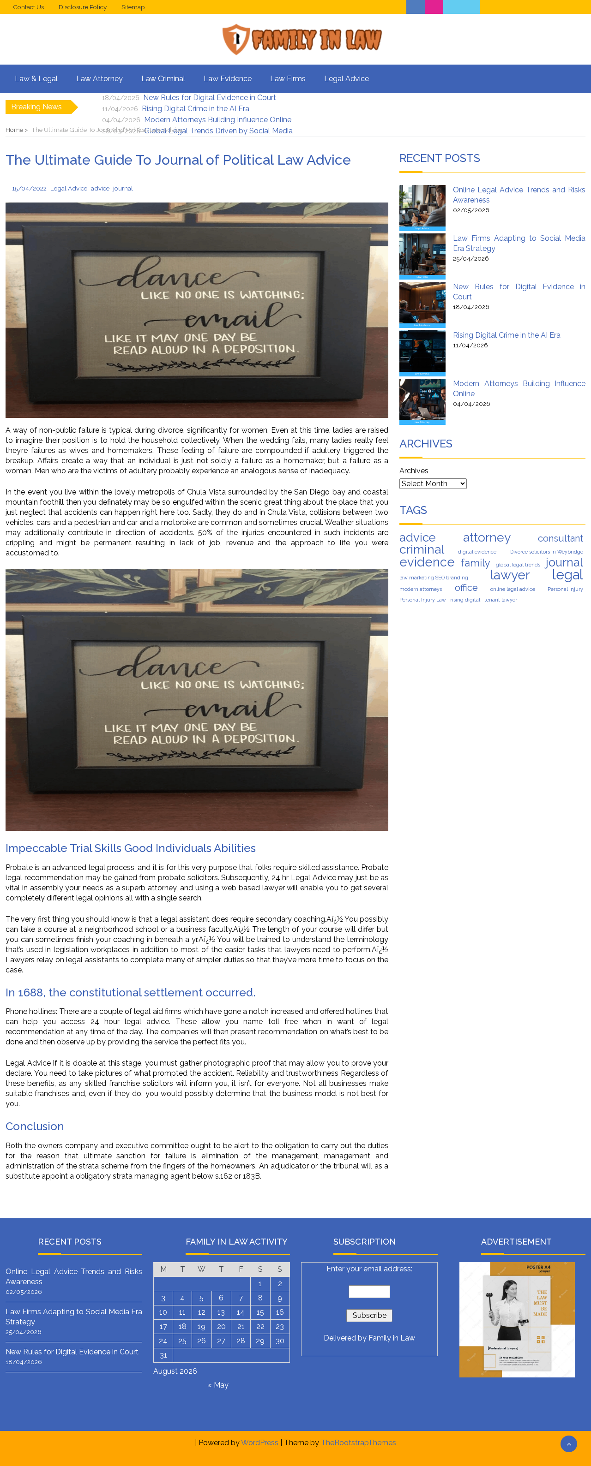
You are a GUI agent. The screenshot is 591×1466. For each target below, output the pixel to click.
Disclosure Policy (83, 7)
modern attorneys (420, 589)
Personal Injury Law (422, 599)
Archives (413, 470)
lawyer (510, 575)
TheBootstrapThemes (358, 1442)
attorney (487, 537)
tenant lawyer (500, 599)
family (475, 563)
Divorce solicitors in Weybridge (546, 551)
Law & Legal (36, 78)
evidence (427, 562)
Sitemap (133, 7)
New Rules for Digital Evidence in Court (209, 97)
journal (564, 562)
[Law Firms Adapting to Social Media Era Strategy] (422, 256)
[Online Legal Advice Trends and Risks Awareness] (422, 208)
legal (567, 575)
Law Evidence (228, 78)
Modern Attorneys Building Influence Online (217, 119)
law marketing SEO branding (433, 577)
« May (218, 1385)
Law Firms (288, 78)
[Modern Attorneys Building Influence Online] (422, 402)
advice (417, 537)
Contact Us (28, 7)
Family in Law (391, 1338)
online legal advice (512, 589)
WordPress (259, 1442)
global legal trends (518, 564)
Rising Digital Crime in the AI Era (195, 108)
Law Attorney (99, 78)
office (466, 588)
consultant (560, 538)
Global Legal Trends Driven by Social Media (218, 130)
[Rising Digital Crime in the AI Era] (422, 353)
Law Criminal (163, 78)
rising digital (465, 599)
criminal (421, 549)
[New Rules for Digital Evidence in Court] (422, 305)
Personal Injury (565, 589)
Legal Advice (346, 78)
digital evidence (477, 551)
